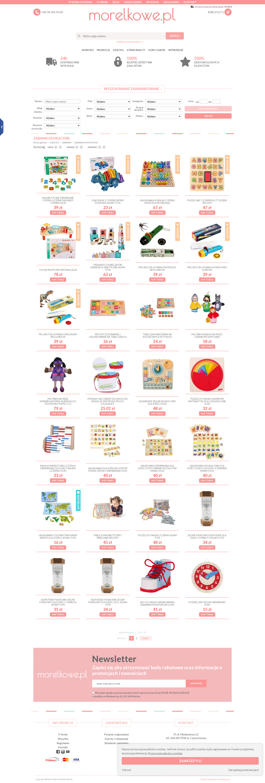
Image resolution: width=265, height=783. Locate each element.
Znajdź (208, 116)
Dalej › (145, 638)
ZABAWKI (67, 142)
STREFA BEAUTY (136, 50)
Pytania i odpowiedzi (116, 734)
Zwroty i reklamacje (116, 738)
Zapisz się (196, 683)
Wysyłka (152, 2)
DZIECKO (118, 50)
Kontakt (190, 2)
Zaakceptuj (190, 761)
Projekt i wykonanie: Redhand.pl (215, 779)
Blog (116, 2)
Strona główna (80, 2)
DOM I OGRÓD (156, 50)
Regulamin (171, 2)
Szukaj (175, 35)
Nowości (88, 50)
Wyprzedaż (175, 50)
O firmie (102, 2)
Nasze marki (133, 2)
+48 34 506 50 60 (52, 12)
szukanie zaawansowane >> (129, 41)
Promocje (103, 50)
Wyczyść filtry (208, 108)
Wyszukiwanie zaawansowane (131, 89)
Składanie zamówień (116, 743)
